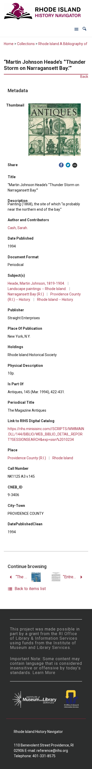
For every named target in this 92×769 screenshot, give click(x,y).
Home (9, 44)
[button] (84, 29)
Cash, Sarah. (18, 228)
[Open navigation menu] (76, 29)
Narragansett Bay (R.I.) (26, 294)
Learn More (43, 672)
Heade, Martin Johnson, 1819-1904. (36, 283)
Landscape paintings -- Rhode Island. (37, 289)
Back (84, 76)
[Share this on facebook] (61, 165)
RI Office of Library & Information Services (43, 636)
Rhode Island (62, 458)
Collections (26, 44)
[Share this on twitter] (68, 165)
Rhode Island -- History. (55, 299)
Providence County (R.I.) (27, 458)
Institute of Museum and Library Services (43, 645)
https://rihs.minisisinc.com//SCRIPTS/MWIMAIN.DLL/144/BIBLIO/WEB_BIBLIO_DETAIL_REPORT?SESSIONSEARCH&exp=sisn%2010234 (46, 434)
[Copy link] (74, 165)
